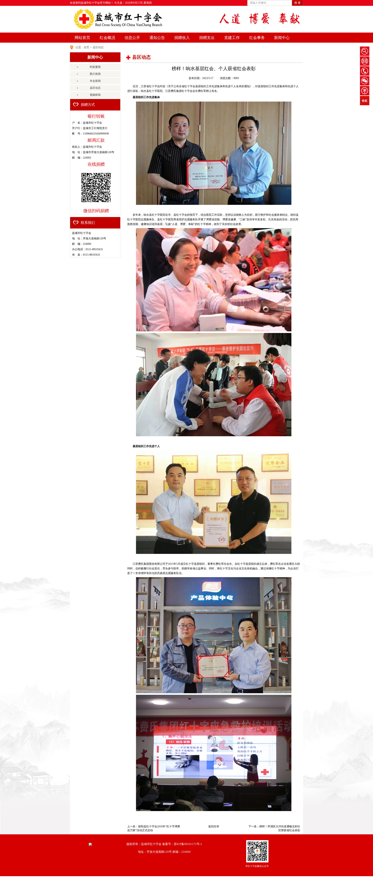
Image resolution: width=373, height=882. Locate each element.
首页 (86, 47)
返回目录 (213, 826)
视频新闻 (95, 94)
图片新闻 (95, 73)
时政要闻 (95, 67)
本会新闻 (95, 80)
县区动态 (98, 47)
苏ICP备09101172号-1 (188, 844)
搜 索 (297, 2)
